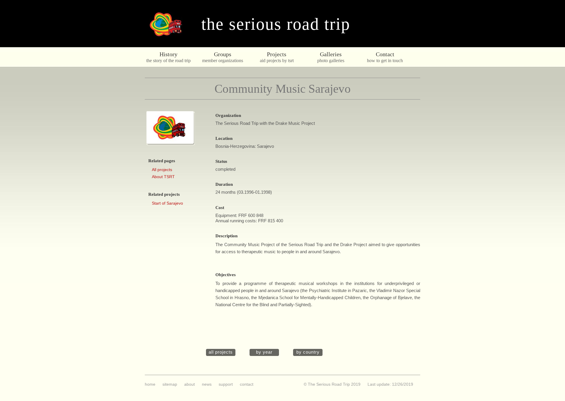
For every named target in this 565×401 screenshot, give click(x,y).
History (168, 54)
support (226, 384)
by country (308, 352)
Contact (385, 54)
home (150, 384)
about (189, 384)
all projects (221, 352)
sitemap (169, 384)
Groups (222, 54)
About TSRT (163, 176)
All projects (162, 169)
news (207, 384)
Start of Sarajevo (167, 203)
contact (246, 384)
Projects (276, 54)
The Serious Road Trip (275, 24)
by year (264, 352)
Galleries (331, 54)
